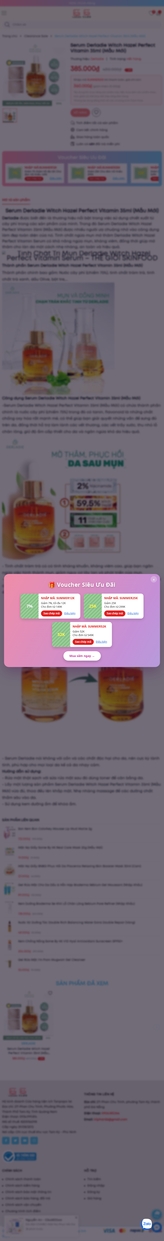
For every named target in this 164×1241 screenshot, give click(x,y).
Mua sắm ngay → (82, 656)
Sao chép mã (52, 613)
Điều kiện (69, 613)
